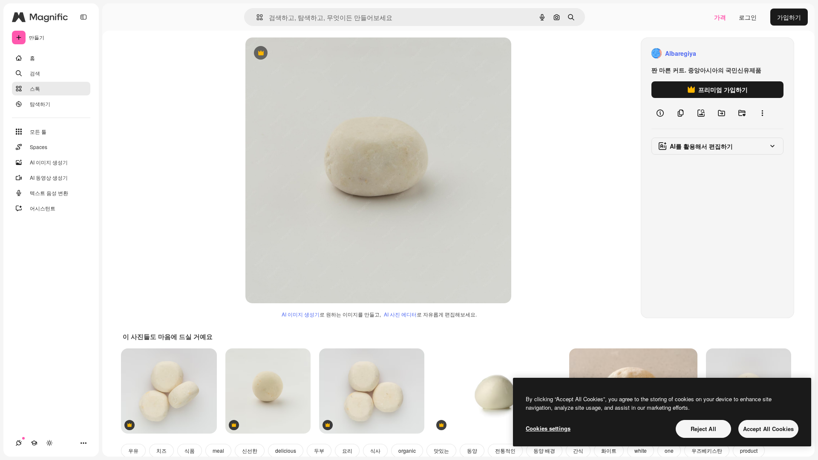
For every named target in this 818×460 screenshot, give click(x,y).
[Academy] (34, 443)
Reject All (703, 429)
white (640, 450)
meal (218, 450)
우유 (133, 450)
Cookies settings (548, 428)
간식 (578, 450)
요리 (347, 450)
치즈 (161, 450)
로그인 (748, 17)
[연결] (19, 443)
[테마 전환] (49, 443)
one (669, 450)
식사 (375, 450)
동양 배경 (544, 450)
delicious (285, 450)
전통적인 (505, 450)
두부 (319, 450)
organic (407, 450)
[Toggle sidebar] (83, 17)
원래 (294, 53)
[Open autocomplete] (256, 17)
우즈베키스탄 (706, 450)
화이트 (608, 450)
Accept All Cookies (768, 429)
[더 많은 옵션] (762, 113)
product (749, 450)
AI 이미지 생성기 (301, 314)
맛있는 (441, 450)
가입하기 (789, 17)
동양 (472, 450)
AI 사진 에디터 (400, 314)
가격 (720, 17)
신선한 (249, 450)
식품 (189, 450)
